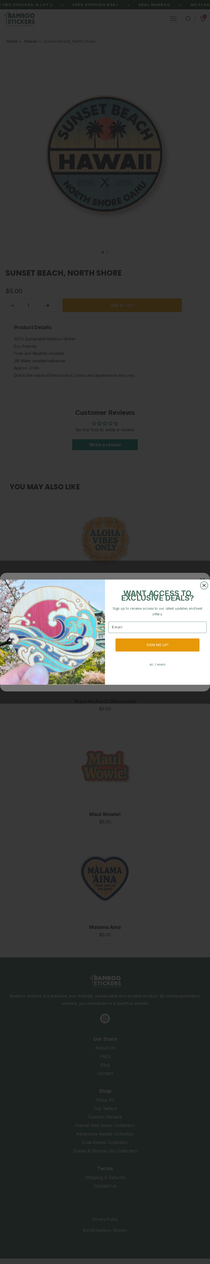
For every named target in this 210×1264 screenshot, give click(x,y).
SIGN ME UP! (157, 645)
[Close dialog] (204, 585)
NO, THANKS (157, 664)
